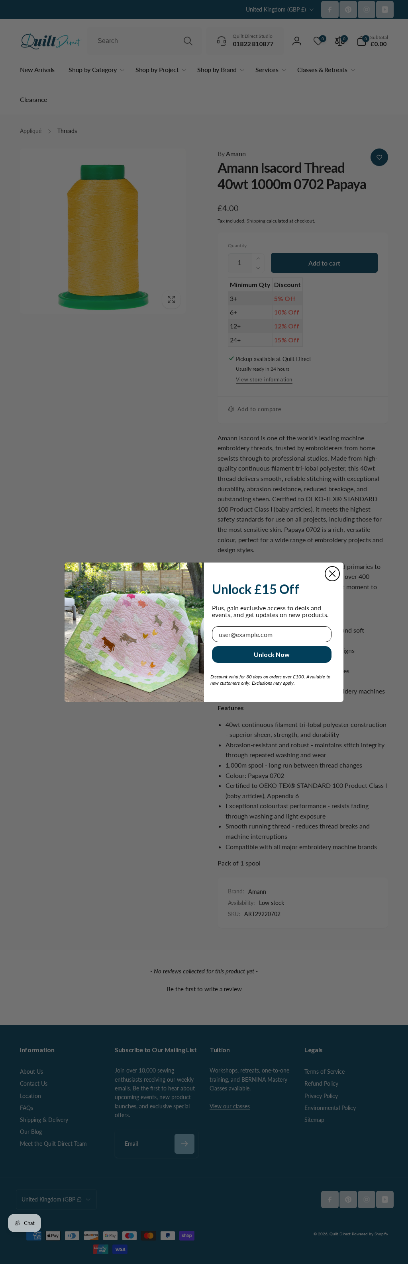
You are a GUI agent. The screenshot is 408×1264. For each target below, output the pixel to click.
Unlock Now (272, 654)
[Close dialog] (332, 574)
